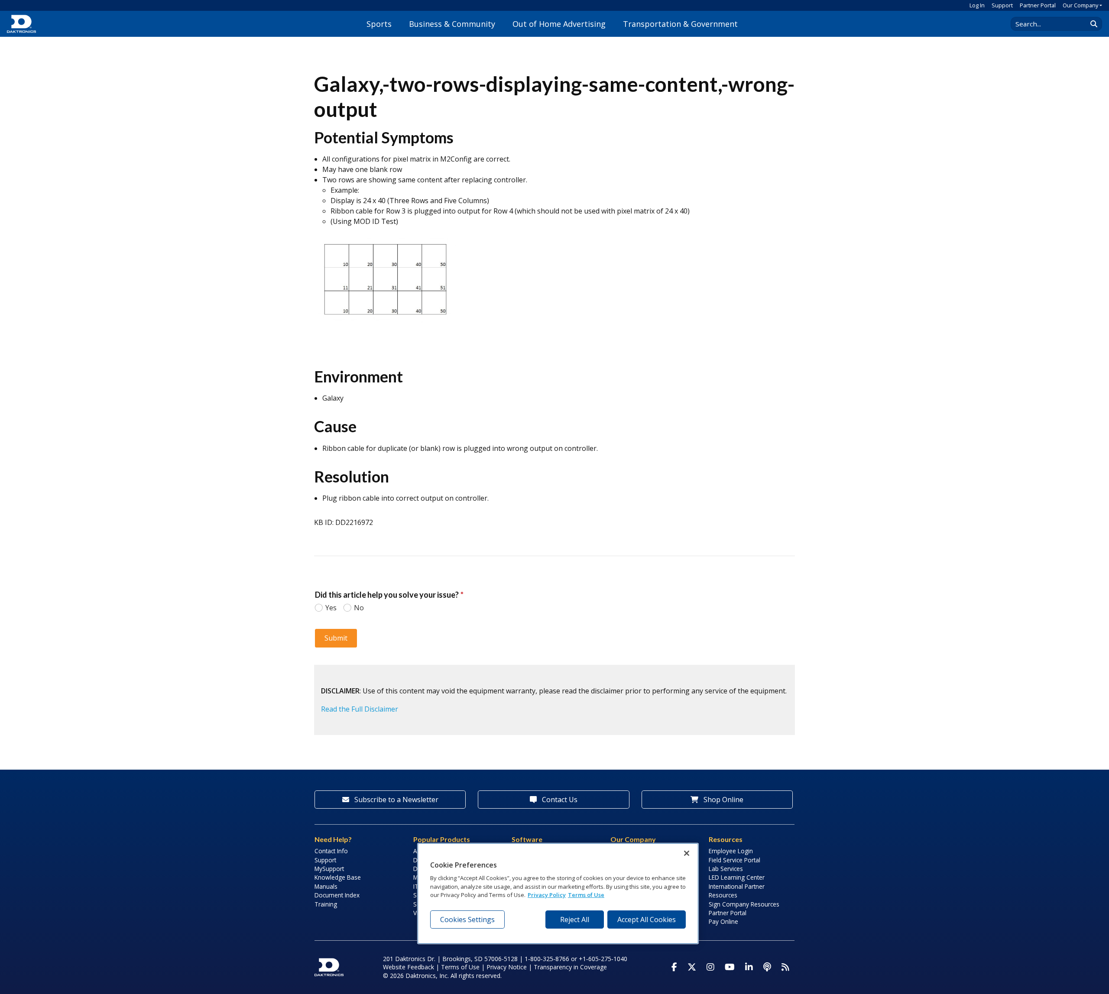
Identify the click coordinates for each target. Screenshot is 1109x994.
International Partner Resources (737, 890)
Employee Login (731, 851)
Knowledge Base (338, 877)
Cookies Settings (467, 919)
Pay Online (723, 921)
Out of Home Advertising (559, 24)
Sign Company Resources (744, 904)
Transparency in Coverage (570, 967)
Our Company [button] (1080, 5)
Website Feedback (408, 967)
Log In (977, 5)
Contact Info (331, 851)
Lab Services (726, 868)
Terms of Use (460, 967)
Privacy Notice (506, 967)
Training (326, 904)
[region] (558, 893)
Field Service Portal (734, 860)
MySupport (329, 868)
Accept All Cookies (646, 919)
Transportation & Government (680, 24)
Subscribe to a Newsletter (395, 799)
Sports (379, 24)
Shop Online (722, 799)
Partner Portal (1038, 5)
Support (1002, 5)
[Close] (686, 853)
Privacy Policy (547, 895)
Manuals (326, 886)
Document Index (337, 895)
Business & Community (452, 24)
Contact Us (558, 799)
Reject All (574, 919)
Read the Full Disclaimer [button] (359, 709)
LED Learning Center (737, 877)
